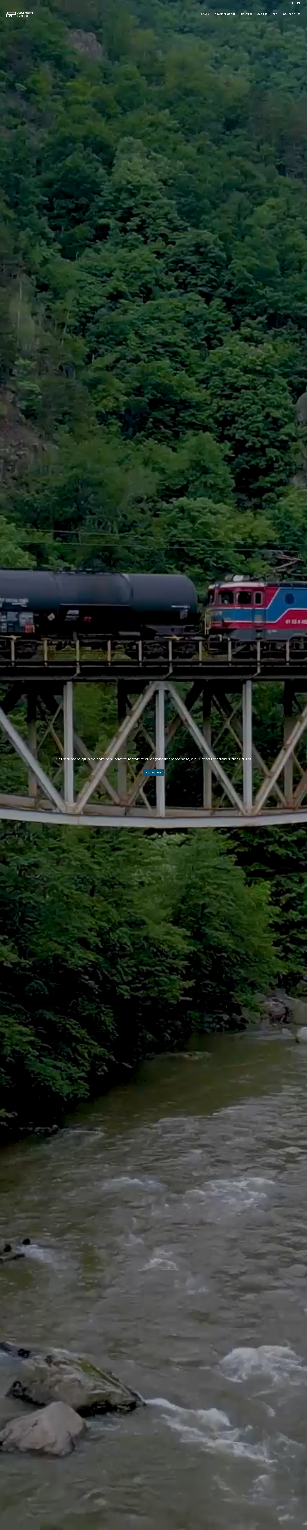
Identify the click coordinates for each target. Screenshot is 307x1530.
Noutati (246, 14)
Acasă (205, 14)
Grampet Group (225, 14)
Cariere (262, 14)
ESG (275, 14)
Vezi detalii (153, 772)
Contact (289, 14)
